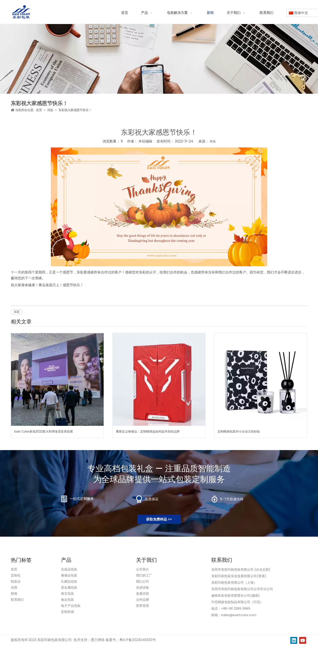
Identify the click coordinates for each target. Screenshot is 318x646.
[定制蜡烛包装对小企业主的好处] (260, 379)
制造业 (16, 581)
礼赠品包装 (69, 581)
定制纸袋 (67, 611)
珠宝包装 (67, 593)
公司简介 (142, 569)
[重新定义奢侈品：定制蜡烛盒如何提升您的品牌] (159, 379)
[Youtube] (302, 640)
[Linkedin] (293, 640)
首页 (14, 569)
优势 (14, 587)
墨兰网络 (98, 639)
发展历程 (142, 593)
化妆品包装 (69, 569)
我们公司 (142, 581)
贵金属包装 (69, 587)
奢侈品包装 (69, 575)
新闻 (14, 593)
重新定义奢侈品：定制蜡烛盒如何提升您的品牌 (148, 431)
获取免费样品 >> (159, 519)
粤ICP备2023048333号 (137, 639)
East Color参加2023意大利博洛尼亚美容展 (43, 431)
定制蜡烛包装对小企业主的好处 (239, 431)
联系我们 (17, 599)
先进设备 (142, 587)
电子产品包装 (70, 605)
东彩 (17, 312)
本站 (213, 141)
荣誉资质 (142, 605)
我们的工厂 (144, 575)
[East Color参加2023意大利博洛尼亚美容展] (57, 379)
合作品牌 (142, 599)
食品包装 (67, 599)
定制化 (16, 575)
